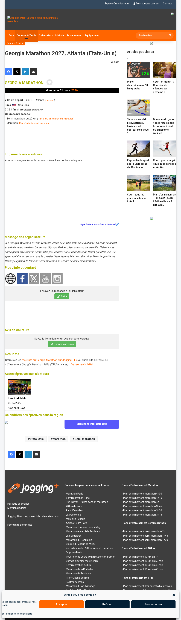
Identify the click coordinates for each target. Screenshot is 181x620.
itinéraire (49, 100)
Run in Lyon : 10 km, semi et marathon (87, 502)
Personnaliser (153, 604)
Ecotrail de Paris (75, 582)
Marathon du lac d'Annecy (80, 586)
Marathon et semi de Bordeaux (83, 531)
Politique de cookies (18, 503)
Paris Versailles (74, 510)
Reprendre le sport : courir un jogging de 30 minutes (138, 164)
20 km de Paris (74, 506)
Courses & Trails (26, 35)
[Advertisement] (69, 138)
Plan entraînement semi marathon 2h (144, 531)
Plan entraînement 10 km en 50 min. (143, 561)
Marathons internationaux (92, 423)
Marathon (59, 439)
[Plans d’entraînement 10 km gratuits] (138, 70)
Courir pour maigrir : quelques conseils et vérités (164, 164)
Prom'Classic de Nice (77, 577)
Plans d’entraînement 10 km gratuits (137, 85)
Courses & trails (15, 43)
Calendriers (46, 35)
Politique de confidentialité (19, 614)
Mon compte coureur (147, 3)
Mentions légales (16, 508)
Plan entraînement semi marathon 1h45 (145, 535)
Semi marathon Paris (78, 497)
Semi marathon (85, 439)
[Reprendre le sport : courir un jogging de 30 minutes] (138, 149)
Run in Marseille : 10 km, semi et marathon (89, 548)
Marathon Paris (74, 493)
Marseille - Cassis (75, 518)
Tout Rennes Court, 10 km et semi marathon (90, 556)
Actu (11, 35)
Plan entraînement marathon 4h (141, 502)
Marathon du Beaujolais (79, 540)
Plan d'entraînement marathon (34, 123)
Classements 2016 (81, 364)
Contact (167, 3)
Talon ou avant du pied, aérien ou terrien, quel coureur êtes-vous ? (138, 126)
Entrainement (74, 35)
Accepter (61, 604)
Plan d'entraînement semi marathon (56, 118)
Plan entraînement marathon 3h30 (142, 510)
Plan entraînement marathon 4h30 (142, 493)
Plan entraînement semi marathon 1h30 (145, 540)
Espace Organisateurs (117, 3)
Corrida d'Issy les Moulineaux (82, 561)
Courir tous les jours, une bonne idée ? (136, 198)
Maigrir (59, 35)
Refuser (107, 604)
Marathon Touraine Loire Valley (83, 527)
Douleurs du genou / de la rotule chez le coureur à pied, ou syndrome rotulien (164, 126)
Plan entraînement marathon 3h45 (142, 506)
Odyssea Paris (74, 552)
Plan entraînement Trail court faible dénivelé (148, 586)
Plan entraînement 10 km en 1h (140, 556)
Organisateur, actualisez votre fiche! (97, 224)
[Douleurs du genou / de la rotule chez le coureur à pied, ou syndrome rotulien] (164, 108)
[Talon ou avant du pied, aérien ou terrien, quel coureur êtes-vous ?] (138, 108)
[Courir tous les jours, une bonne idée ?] (138, 183)
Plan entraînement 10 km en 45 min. (143, 565)
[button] (174, 595)
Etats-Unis (37, 439)
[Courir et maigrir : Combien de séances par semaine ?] (164, 70)
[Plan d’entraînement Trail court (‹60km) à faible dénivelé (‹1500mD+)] (164, 183)
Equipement (92, 35)
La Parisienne (73, 514)
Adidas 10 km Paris (76, 523)
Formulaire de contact (19, 524)
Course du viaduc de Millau (80, 544)
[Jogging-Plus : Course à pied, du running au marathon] (33, 19)
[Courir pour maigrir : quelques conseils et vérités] (164, 149)
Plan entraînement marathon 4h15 (142, 497)
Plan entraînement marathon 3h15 (142, 514)
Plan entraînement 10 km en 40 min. (143, 569)
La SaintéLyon (73, 535)
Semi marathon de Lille (79, 565)
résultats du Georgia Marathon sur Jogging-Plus (50, 360)
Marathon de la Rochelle (79, 569)
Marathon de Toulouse (78, 573)
